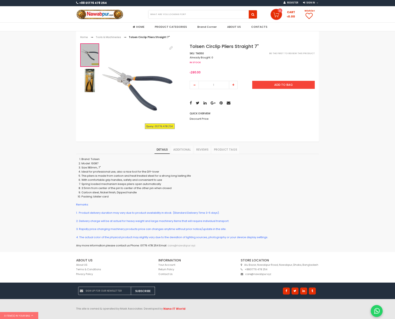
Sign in (310, 2)
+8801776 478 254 (256, 269)
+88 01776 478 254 (93, 3)
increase (233, 85)
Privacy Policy (84, 274)
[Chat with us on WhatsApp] (377, 311)
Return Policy (166, 269)
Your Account (166, 265)
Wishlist (309, 10)
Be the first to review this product (292, 53)
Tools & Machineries (108, 37)
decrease (194, 85)
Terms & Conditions (88, 269)
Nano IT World (174, 309)
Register (292, 2)
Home (84, 37)
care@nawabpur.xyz (181, 245)
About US (81, 265)
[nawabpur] (99, 14)
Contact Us (165, 274)
